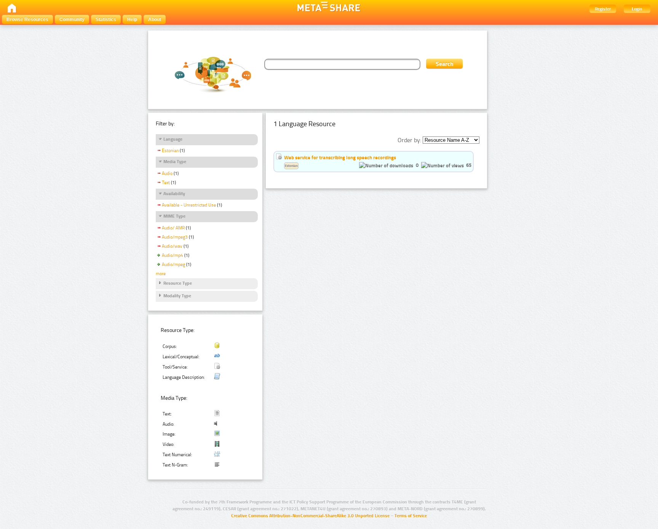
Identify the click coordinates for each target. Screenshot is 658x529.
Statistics (106, 19)
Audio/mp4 (172, 255)
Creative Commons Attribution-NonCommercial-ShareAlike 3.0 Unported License (310, 515)
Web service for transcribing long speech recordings (340, 157)
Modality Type (177, 295)
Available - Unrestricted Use (189, 205)
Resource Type (177, 283)
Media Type (174, 161)
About (154, 19)
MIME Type (174, 216)
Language (172, 139)
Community (72, 19)
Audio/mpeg (173, 264)
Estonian (170, 150)
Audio (167, 173)
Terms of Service (410, 515)
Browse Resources (27, 19)
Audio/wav (172, 246)
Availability (174, 193)
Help (132, 19)
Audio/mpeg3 (175, 237)
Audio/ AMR (173, 228)
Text (166, 182)
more (161, 273)
